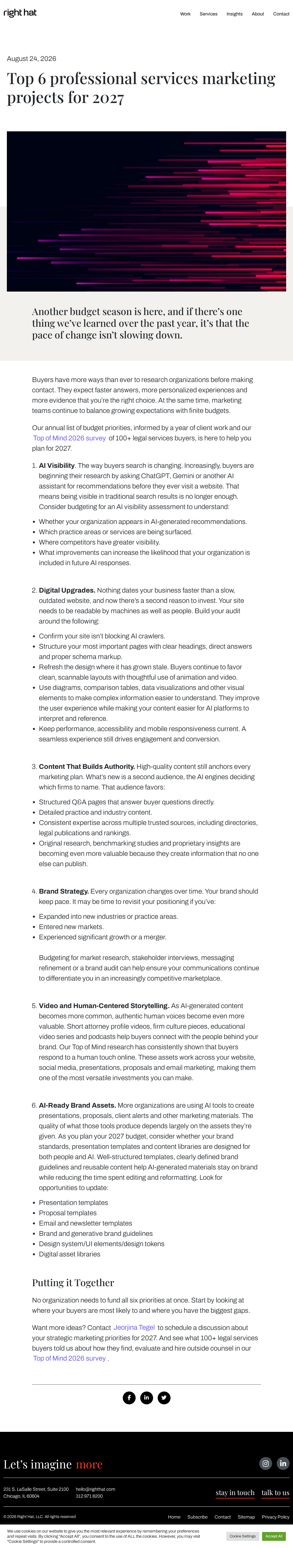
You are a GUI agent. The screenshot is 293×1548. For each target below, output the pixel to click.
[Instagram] (265, 1463)
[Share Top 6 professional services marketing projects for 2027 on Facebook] (129, 1397)
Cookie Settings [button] (243, 1536)
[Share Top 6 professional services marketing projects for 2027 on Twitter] (164, 1397)
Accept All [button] (274, 1536)
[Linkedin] (283, 1463)
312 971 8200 (89, 1496)
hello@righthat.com (95, 1489)
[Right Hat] (20, 13)
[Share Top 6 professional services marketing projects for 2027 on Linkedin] (146, 1397)
